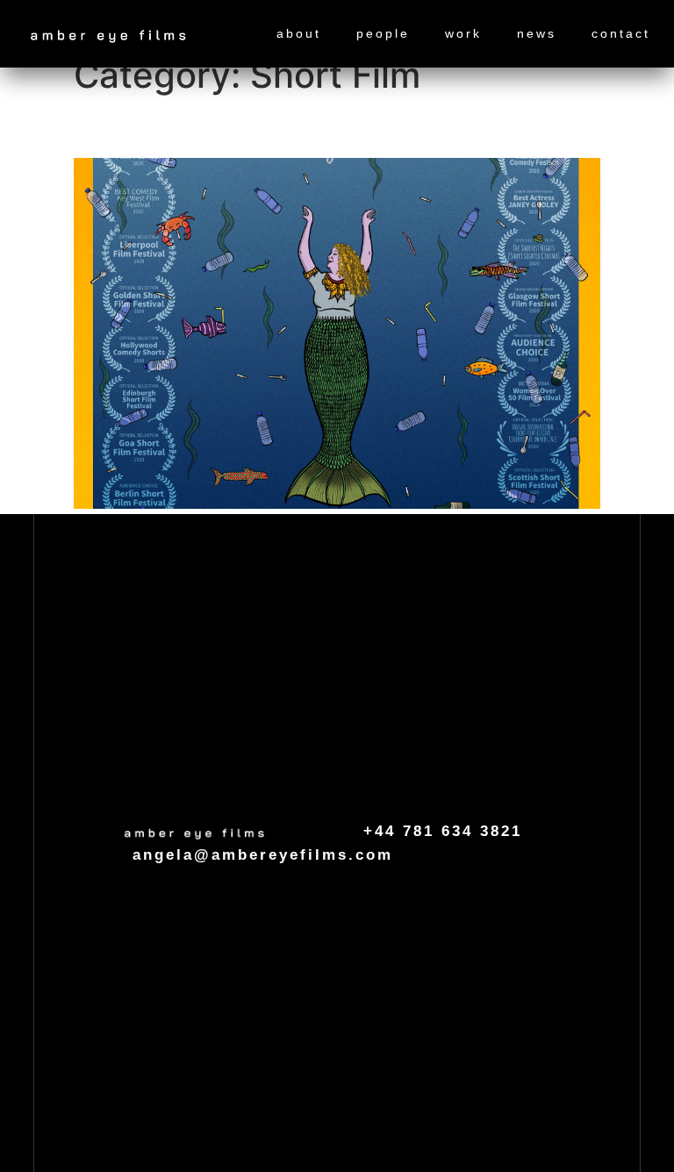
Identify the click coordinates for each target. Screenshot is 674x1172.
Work (463, 33)
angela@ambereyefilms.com (263, 855)
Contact (621, 33)
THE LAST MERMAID (213, 127)
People (383, 33)
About (298, 33)
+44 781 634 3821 (442, 831)
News (536, 33)
